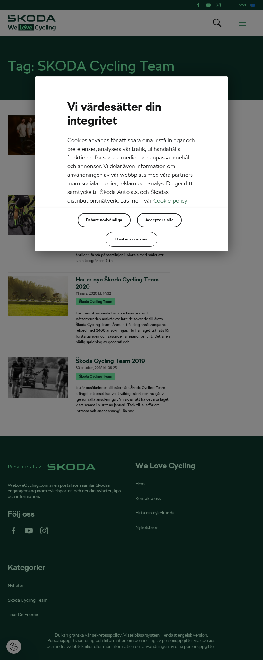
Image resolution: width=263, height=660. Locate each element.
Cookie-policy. (171, 200)
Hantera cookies (131, 239)
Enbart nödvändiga (104, 220)
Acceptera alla (159, 220)
